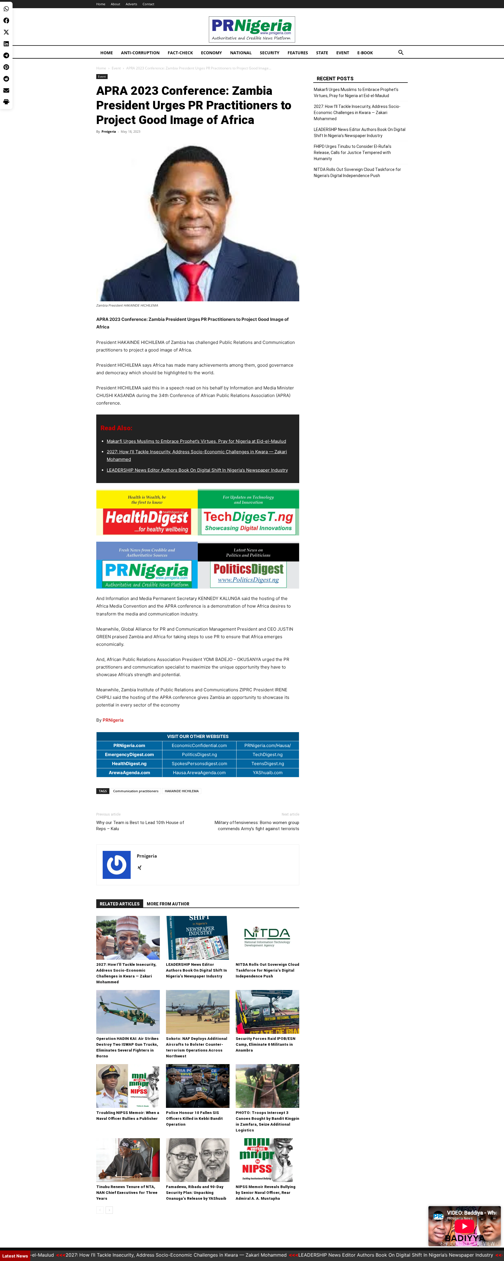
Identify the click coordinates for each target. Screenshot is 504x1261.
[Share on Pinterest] (6, 67)
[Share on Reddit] (6, 78)
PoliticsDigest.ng (199, 754)
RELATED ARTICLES (120, 904)
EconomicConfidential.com (199, 745)
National (241, 52)
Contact (148, 4)
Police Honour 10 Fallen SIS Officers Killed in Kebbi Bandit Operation (194, 1118)
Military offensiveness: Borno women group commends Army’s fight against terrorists (257, 825)
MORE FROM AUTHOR (168, 904)
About (115, 4)
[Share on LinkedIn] (6, 43)
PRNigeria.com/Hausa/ (267, 745)
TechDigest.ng (268, 754)
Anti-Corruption (140, 52)
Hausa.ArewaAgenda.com (199, 772)
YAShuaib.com (268, 772)
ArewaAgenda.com (129, 772)
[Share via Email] (6, 90)
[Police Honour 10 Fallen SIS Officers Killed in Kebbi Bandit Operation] (198, 1086)
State (322, 52)
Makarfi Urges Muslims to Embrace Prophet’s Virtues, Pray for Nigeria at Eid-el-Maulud (196, 441)
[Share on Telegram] (6, 55)
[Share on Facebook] (6, 20)
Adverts (131, 4)
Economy (211, 52)
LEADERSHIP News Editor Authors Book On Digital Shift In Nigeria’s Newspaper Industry (197, 470)
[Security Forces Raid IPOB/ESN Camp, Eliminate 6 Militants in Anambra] (267, 1012)
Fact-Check (180, 52)
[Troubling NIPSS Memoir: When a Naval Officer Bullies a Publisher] (128, 1086)
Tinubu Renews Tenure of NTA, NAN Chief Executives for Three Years (127, 1193)
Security (269, 52)
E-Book (365, 52)
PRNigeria (113, 720)
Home (100, 4)
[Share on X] (6, 32)
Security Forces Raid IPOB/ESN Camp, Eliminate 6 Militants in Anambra (265, 1044)
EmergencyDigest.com (129, 754)
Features (298, 52)
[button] (401, 53)
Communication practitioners (135, 791)
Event (342, 52)
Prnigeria (109, 131)
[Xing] (141, 868)
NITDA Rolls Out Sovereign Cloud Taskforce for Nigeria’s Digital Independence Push (267, 970)
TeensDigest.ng (267, 763)
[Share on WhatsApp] (6, 8)
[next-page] (109, 1210)
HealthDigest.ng (129, 763)
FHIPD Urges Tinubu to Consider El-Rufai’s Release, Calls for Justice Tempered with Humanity (352, 152)
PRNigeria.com (129, 745)
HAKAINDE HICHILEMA (182, 791)
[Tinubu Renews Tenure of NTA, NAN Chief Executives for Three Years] (128, 1160)
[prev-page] (100, 1210)
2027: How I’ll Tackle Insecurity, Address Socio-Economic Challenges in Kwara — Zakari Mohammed (357, 112)
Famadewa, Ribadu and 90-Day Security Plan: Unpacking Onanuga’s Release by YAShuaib (196, 1193)
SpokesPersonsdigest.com (199, 763)
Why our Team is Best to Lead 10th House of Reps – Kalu (140, 825)
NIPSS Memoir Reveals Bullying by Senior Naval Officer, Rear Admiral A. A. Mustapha (265, 1193)
